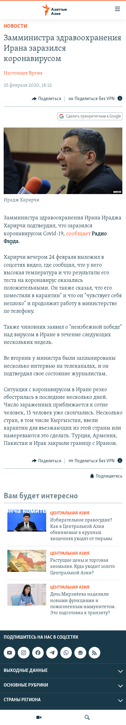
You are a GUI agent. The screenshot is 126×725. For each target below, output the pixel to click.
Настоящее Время (23, 73)
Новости (15, 26)
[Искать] (87, 717)
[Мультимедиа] (39, 717)
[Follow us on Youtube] (9, 652)
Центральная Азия (70, 513)
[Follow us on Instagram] (23, 652)
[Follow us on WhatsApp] (66, 652)
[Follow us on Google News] (80, 652)
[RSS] (94, 652)
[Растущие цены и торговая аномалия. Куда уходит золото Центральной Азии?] (26, 561)
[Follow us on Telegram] (52, 652)
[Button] (46, 99)
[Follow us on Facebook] (38, 652)
